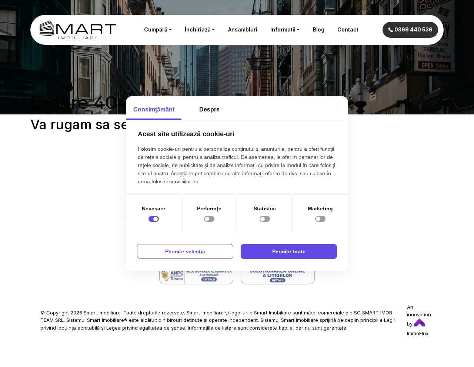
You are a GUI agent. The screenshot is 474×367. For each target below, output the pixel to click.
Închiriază (198, 29)
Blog (318, 29)
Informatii (283, 29)
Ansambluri (242, 29)
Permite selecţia (185, 251)
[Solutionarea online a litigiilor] (278, 275)
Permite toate (289, 251)
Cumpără (155, 29)
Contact (347, 29)
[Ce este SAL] (196, 275)
